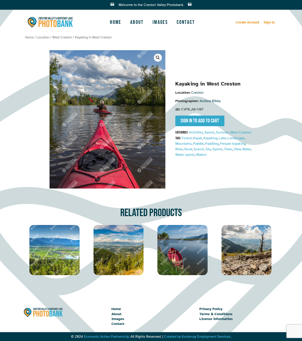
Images (160, 22)
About (137, 22)
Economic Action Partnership (106, 336)
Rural (188, 149)
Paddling (212, 143)
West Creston (62, 37)
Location (43, 37)
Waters (201, 154)
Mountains (183, 143)
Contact (186, 22)
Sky (208, 149)
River (179, 149)
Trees (228, 149)
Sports (210, 132)
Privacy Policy (210, 309)
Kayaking (210, 138)
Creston (197, 92)
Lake (222, 138)
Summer (222, 132)
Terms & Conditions (216, 314)
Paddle (198, 143)
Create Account (247, 22)
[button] (158, 58)
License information (216, 319)
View (237, 149)
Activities (196, 132)
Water (246, 149)
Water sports (185, 154)
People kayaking (233, 143)
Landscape (236, 138)
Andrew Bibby (210, 101)
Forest (187, 138)
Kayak (197, 138)
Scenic (199, 149)
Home (115, 22)
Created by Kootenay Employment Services (197, 336)
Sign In (269, 22)
